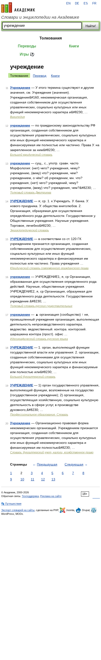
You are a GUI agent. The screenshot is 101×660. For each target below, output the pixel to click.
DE (77, 3)
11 (32, 479)
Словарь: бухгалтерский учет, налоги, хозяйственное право (51, 452)
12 (43, 479)
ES (86, 3)
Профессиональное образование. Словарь (39, 414)
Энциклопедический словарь (29, 230)
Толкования (50, 38)
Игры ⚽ (27, 54)
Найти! (90, 26)
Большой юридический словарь (31, 154)
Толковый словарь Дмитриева (30, 192)
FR (94, 3)
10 (22, 479)
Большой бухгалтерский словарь (32, 376)
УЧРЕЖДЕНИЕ (21, 201)
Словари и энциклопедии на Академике (40, 17)
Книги (74, 46)
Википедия (17, 117)
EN (68, 3)
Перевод (39, 76)
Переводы (27, 46)
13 (53, 479)
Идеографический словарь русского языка (39, 339)
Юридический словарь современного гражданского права (49, 268)
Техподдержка (30, 496)
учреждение (20, 125)
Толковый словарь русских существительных (41, 306)
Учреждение (20, 87)
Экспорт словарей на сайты (18, 510)
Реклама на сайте (51, 496)
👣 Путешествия (11, 503)
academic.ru (18, 7)
